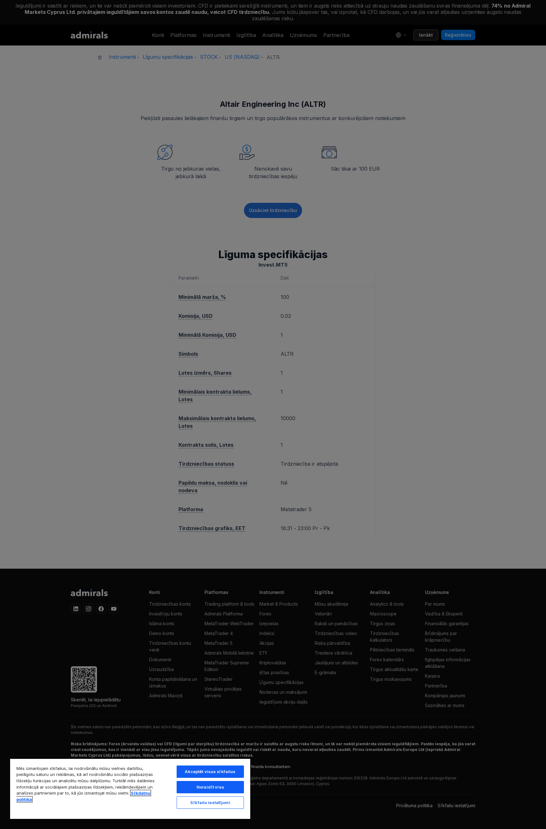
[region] (130, 788)
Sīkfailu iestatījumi (210, 802)
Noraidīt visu (210, 787)
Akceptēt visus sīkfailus (210, 771)
